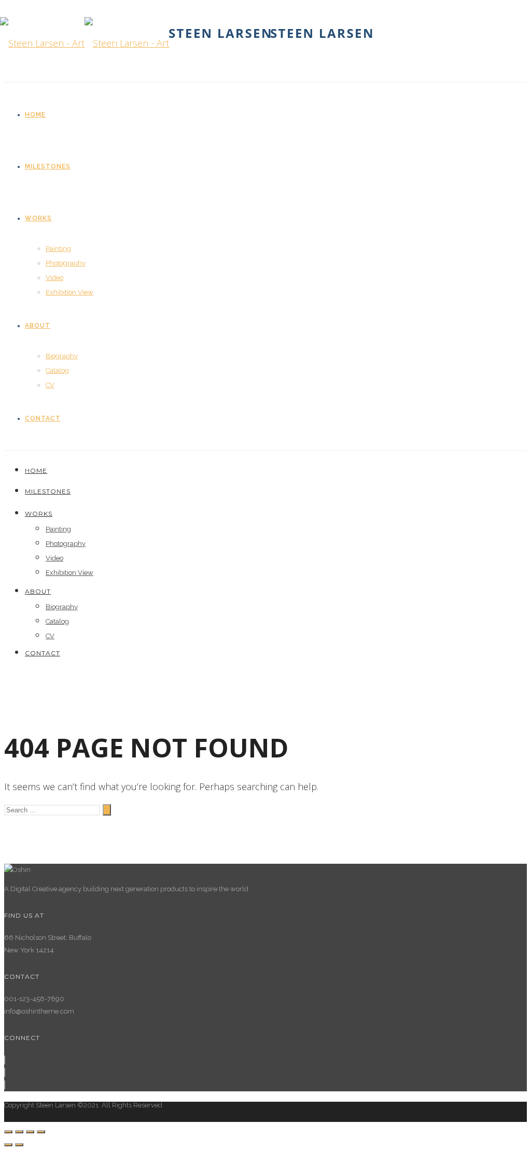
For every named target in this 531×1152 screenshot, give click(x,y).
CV (50, 385)
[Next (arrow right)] (19, 1144)
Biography (62, 356)
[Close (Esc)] (8, 1131)
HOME (35, 114)
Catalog (57, 370)
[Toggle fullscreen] (30, 1131)
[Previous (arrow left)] (8, 1144)
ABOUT (37, 325)
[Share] (19, 1131)
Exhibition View (69, 292)
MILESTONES (48, 166)
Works (38, 218)
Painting (58, 248)
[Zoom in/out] (41, 1131)
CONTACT (43, 418)
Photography (66, 263)
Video (54, 278)
